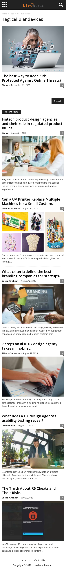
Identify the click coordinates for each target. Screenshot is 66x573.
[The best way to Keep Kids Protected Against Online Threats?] (33, 49)
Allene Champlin (11, 208)
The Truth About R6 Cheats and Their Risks (29, 490)
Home (4, 13)
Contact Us (39, 560)
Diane (5, 85)
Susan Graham (10, 280)
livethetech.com (42, 565)
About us (25, 560)
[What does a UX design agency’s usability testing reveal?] (33, 449)
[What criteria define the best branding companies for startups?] (33, 304)
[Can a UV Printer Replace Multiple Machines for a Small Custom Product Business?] (33, 232)
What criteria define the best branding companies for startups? (31, 273)
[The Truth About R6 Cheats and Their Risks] (33, 521)
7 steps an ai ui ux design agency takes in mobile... (29, 346)
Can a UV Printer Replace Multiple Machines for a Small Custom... (31, 201)
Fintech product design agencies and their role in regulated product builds (32, 123)
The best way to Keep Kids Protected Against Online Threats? (31, 78)
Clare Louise (8, 425)
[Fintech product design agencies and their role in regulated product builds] (33, 156)
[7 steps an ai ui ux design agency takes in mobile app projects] (33, 377)
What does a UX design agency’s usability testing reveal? (29, 418)
